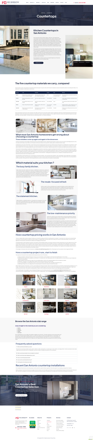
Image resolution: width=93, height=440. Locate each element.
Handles (48, 427)
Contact (62, 2)
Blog (66, 2)
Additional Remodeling (60, 430)
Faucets (48, 429)
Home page (43, 12)
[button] (32, 2)
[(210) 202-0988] (15, 427)
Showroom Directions (41, 427)
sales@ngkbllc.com (70, 423)
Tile (47, 423)
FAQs (48, 2)
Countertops (49, 421)
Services (37, 2)
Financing (52, 2)
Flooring (57, 429)
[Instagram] (69, 427)
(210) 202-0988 (21, 426)
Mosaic (48, 424)
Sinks (48, 430)
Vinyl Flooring (49, 426)
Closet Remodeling (59, 426)
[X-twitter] (70, 427)
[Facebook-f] (67, 427)
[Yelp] (74, 427)
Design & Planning (59, 427)
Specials (57, 2)
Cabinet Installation (59, 423)
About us (38, 420)
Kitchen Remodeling (59, 420)
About (27, 2)
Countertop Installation (60, 424)
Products (32, 2)
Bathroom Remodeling (60, 421)
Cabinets (48, 420)
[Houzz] (72, 427)
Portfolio (44, 2)
